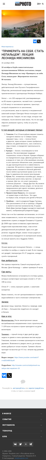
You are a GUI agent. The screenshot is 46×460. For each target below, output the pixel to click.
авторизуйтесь (19, 388)
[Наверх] (43, 452)
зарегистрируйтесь (36, 388)
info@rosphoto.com (21, 458)
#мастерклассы (7, 46)
